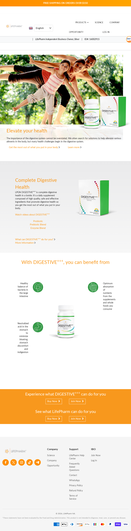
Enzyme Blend (38, 228)
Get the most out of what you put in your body (33, 147)
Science (99, 23)
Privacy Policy (76, 485)
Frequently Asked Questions (74, 467)
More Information (24, 243)
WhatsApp (74, 480)
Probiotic (38, 221)
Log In (106, 32)
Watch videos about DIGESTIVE (32, 215)
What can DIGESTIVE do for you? (34, 239)
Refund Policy (76, 491)
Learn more (74, 147)
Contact (73, 475)
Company (115, 23)
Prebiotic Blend (38, 224)
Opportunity (76, 32)
